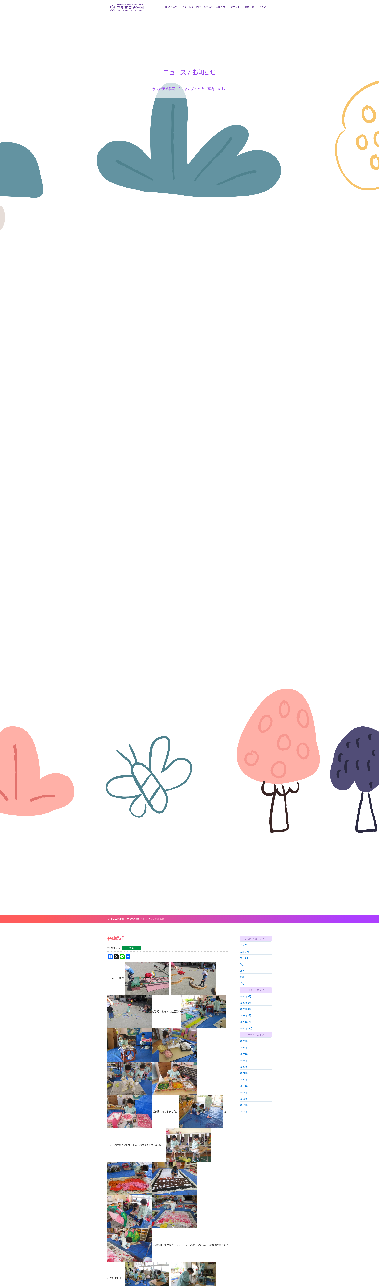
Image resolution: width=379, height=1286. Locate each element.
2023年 (244, 1060)
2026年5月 (245, 1002)
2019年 (244, 1086)
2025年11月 (246, 1028)
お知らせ (264, 7)
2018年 (244, 1092)
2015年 (244, 1111)
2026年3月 (245, 1015)
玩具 (242, 970)
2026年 (244, 1041)
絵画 (242, 977)
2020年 (244, 1079)
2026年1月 (245, 1022)
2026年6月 (245, 996)
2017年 (244, 1098)
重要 (242, 983)
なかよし (244, 958)
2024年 (244, 1054)
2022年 (244, 1066)
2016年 (244, 1105)
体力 (242, 964)
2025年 (244, 1047)
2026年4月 (245, 1009)
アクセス (235, 7)
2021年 (244, 1073)
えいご (243, 945)
